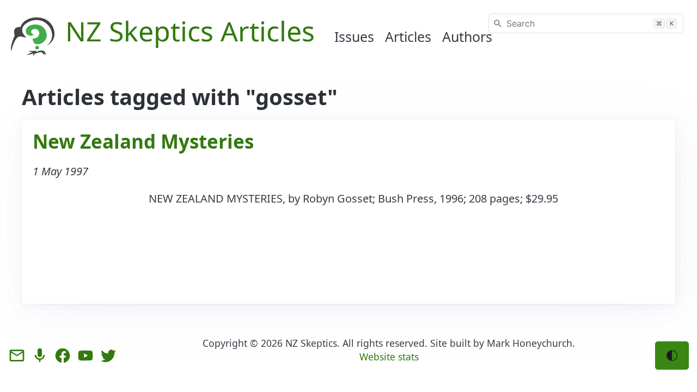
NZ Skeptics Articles (190, 31)
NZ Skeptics (311, 343)
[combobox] (585, 23)
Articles (408, 36)
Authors (467, 36)
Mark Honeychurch (529, 343)
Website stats (389, 356)
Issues (354, 36)
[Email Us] (17, 355)
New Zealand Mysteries (143, 141)
